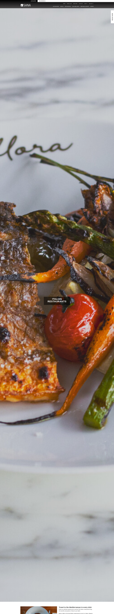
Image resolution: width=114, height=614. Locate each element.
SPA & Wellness (75, 6)
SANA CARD (75, 3)
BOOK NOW (112, 16)
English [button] (91, 3)
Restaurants (68, 6)
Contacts (81, 3)
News (64, 3)
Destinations (56, 6)
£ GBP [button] (86, 3)
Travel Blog (69, 3)
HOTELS (62, 6)
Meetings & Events (85, 6)
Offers (92, 6)
